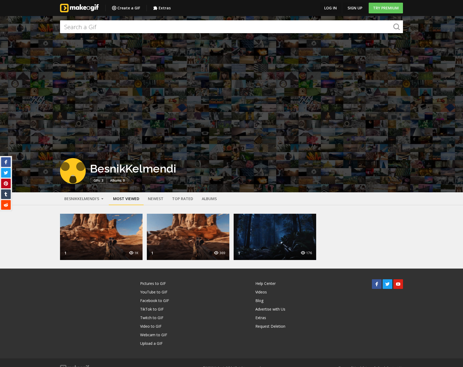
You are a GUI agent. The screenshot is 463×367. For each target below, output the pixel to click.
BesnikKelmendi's (82, 198)
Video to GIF (151, 326)
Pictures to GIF (153, 283)
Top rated (182, 198)
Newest (155, 198)
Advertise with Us (270, 309)
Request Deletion (270, 326)
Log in (330, 7)
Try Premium (386, 7)
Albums (209, 198)
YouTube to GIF (153, 292)
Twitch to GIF (151, 317)
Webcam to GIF (153, 334)
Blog (259, 300)
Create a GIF (128, 7)
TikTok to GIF (152, 309)
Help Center (265, 283)
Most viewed (126, 198)
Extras (165, 7)
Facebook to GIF (154, 300)
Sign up (355, 7)
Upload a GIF (151, 343)
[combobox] (231, 26)
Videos (261, 292)
